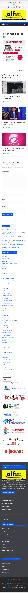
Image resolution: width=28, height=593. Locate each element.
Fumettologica (5, 569)
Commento (5, 171)
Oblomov (4, 547)
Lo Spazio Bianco (6, 563)
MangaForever (5, 572)
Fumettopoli (5, 355)
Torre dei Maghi (6, 362)
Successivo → (22, 70)
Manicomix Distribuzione (8, 503)
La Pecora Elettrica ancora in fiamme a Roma (13, 98)
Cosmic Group (5, 513)
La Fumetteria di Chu (7, 313)
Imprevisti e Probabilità (7, 305)
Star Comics (5, 531)
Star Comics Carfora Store (8, 337)
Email (4, 199)
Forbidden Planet (6, 283)
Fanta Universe (5, 345)
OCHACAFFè (5, 519)
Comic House (5, 266)
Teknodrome (5, 357)
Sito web (4, 206)
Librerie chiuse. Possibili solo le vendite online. (14, 123)
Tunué (3, 544)
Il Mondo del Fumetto (7, 300)
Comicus (4, 566)
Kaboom (4, 310)
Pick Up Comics (5, 364)
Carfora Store (5, 261)
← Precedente (6, 67)
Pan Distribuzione (6, 497)
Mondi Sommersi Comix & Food (9, 320)
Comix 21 (4, 271)
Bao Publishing (5, 541)
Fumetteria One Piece (7, 295)
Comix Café (4, 273)
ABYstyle (4, 516)
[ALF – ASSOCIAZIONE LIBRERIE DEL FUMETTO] (3, 24)
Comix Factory (5, 276)
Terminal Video (5, 506)
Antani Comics (5, 258)
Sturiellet (4, 340)
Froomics (4, 286)
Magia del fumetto (6, 332)
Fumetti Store (5, 325)
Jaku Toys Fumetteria (7, 308)
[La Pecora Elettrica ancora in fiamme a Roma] (14, 82)
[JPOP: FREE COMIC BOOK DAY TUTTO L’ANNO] (14, 134)
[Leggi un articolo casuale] (24, 24)
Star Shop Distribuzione (8, 500)
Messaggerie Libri (6, 509)
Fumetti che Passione (7, 290)
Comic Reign (5, 268)
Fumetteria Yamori (6, 293)
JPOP (3, 538)
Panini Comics (5, 528)
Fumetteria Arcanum (7, 352)
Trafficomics (5, 342)
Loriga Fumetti (5, 323)
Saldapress (4, 553)
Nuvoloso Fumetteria (7, 330)
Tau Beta (4, 367)
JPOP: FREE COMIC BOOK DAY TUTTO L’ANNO (13, 149)
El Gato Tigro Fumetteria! (8, 278)
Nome (4, 192)
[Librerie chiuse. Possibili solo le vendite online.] (14, 108)
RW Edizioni (5, 535)
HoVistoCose (5, 298)
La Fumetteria (5, 350)
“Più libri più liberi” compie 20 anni (10, 230)
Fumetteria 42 (5, 288)
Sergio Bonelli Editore (7, 550)
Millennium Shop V (6, 318)
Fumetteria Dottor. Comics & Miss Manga (12, 281)
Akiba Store (4, 256)
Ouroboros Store (6, 335)
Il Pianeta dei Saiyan (7, 303)
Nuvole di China (6, 327)
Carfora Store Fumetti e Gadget (9, 263)
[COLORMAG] (14, 471)
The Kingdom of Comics (7, 360)
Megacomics (5, 315)
